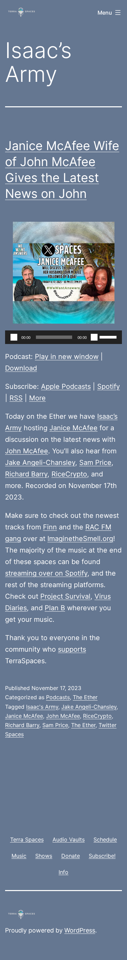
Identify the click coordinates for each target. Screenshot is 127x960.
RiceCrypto (69, 474)
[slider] (109, 336)
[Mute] (94, 337)
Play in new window (67, 356)
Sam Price (95, 462)
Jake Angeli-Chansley (40, 462)
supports (72, 649)
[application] (63, 337)
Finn (50, 527)
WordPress (79, 930)
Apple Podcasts (66, 386)
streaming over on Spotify (46, 573)
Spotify (108, 386)
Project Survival (65, 596)
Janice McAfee (73, 428)
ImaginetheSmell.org (80, 539)
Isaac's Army (42, 706)
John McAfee (26, 451)
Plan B (55, 608)
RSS (16, 398)
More (37, 398)
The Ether (85, 697)
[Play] (13, 337)
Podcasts (58, 697)
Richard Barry (26, 474)
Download (21, 368)
